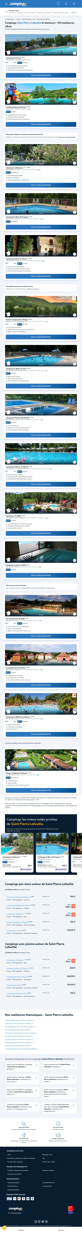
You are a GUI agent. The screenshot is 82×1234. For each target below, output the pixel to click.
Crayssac (17, 718)
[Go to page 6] (43, 561)
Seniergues (18, 260)
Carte (29, 60)
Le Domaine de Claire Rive (16, 668)
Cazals (16, 620)
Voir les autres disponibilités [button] (41, 75)
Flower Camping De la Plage (16, 320)
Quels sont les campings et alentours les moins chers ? (19, 1079)
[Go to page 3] (40, 103)
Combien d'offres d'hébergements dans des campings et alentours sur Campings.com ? (56, 1108)
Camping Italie (47, 1186)
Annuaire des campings (15, 1162)
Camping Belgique (13, 1182)
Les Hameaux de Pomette (15, 619)
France (18, 19)
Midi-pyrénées (10, 60)
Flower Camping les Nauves (16, 773)
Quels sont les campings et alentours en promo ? (56, 1079)
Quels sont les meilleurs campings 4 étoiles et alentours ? (20, 1092)
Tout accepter (33, 1224)
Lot (34, 19)
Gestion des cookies (48, 1162)
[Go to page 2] (39, 103)
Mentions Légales (48, 1170)
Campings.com (9, 19)
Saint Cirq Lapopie (20, 321)
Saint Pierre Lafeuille (20, 60)
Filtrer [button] (22, 1230)
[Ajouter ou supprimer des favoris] (74, 53)
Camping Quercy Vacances (16, 107)
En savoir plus (45, 29)
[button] (4, 1227)
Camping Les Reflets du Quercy (18, 717)
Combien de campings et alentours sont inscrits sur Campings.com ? (19, 1107)
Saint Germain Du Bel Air (22, 469)
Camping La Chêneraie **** (16, 168)
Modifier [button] (73, 12)
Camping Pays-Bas (48, 1182)
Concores (17, 419)
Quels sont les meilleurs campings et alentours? (19, 1067)
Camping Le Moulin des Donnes (18, 418)
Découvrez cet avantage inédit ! (67, 137)
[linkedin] (46, 1221)
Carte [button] (62, 1230)
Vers (16, 169)
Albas (16, 567)
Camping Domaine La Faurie (16, 259)
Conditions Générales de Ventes (17, 1170)
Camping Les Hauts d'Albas (16, 565)
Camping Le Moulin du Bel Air (17, 467)
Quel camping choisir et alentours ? (57, 1066)
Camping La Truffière (14, 516)
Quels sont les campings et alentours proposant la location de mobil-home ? (56, 1093)
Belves (14, 775)
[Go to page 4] (41, 103)
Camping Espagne (13, 1190)
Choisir (12, 1224)
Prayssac (17, 218)
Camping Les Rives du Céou (16, 369)
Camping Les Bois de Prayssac (17, 217)
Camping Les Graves (13, 58)
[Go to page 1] (38, 103)
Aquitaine (8, 775)
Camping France (12, 1186)
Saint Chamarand (19, 370)
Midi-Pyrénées (26, 19)
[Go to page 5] (42, 103)
